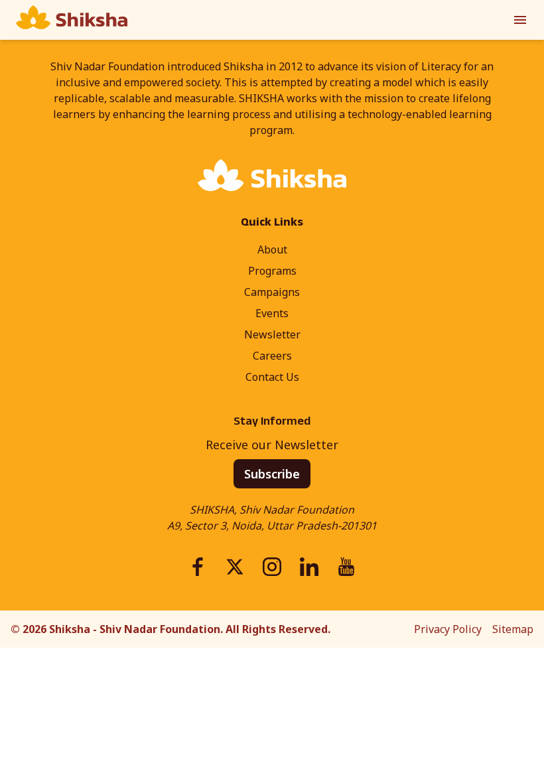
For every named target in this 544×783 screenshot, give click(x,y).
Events (272, 313)
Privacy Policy (448, 629)
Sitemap (512, 629)
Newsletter (272, 334)
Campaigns (272, 292)
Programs (272, 270)
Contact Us (272, 377)
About (272, 249)
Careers (272, 355)
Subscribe (272, 474)
